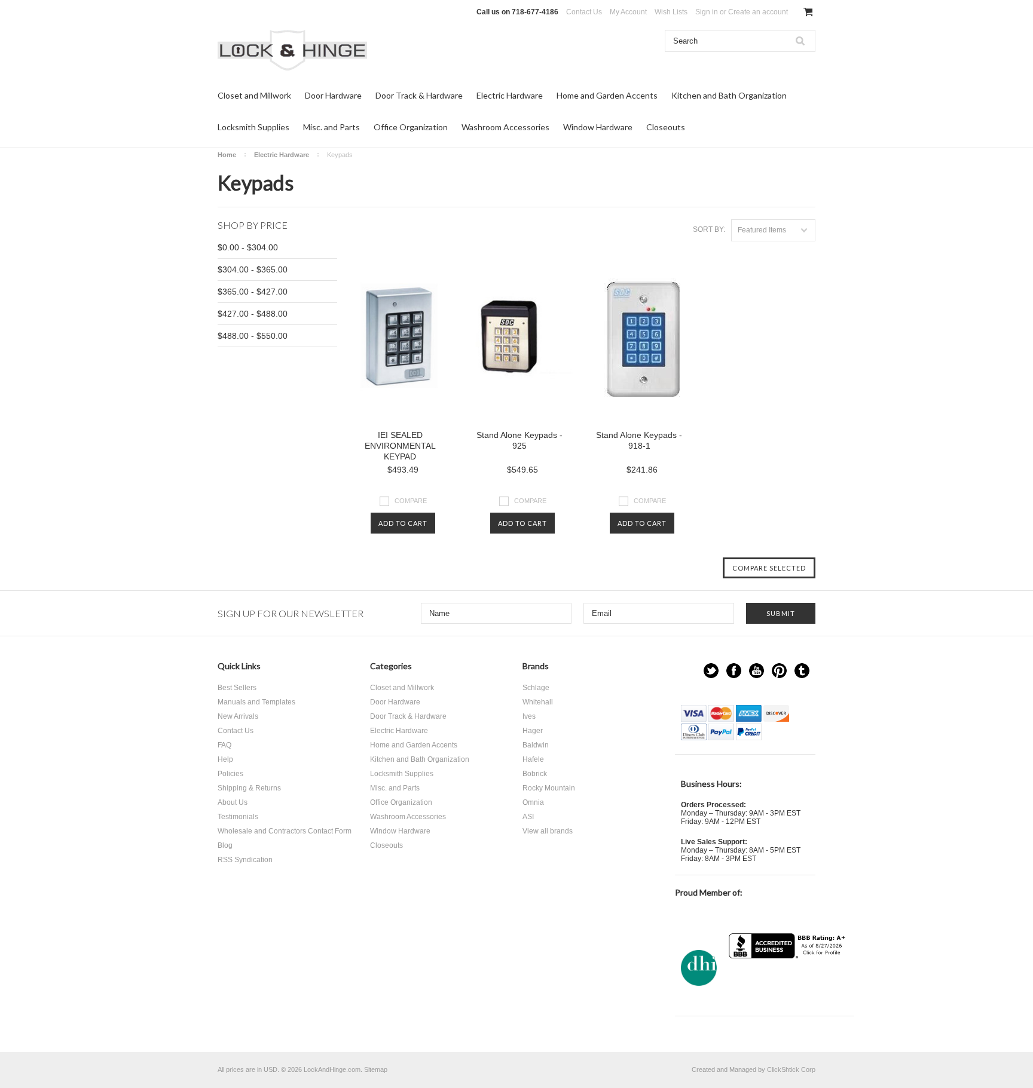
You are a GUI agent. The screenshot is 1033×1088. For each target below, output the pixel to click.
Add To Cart (402, 523)
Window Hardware (597, 127)
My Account (628, 12)
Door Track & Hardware (419, 95)
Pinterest (779, 670)
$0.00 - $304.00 (248, 247)
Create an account (758, 12)
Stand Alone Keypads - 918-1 (639, 440)
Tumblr (801, 670)
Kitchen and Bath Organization (729, 95)
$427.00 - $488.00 (253, 313)
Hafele (533, 759)
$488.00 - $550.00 (253, 336)
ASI (528, 817)
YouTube (756, 670)
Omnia (533, 802)
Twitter (711, 670)
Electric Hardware (509, 95)
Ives (529, 716)
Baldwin (535, 745)
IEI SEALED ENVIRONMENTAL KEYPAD (400, 445)
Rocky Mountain (548, 788)
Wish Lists (671, 12)
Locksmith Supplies (253, 127)
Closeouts (665, 127)
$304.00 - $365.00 (253, 269)
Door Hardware (333, 95)
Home (227, 154)
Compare (411, 500)
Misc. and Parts (331, 127)
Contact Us (584, 12)
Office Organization (411, 127)
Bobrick (534, 774)
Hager (532, 731)
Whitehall (537, 702)
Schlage (535, 688)
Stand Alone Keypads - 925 (519, 440)
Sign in (706, 12)
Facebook (733, 670)
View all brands (547, 831)
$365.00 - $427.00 (253, 291)
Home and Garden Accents (607, 95)
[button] (788, 982)
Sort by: (709, 229)
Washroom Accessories (505, 127)
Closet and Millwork (254, 95)
